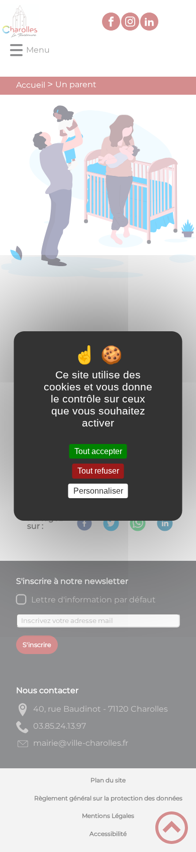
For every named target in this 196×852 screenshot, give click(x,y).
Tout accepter (98, 451)
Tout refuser (98, 471)
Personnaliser (98, 491)
